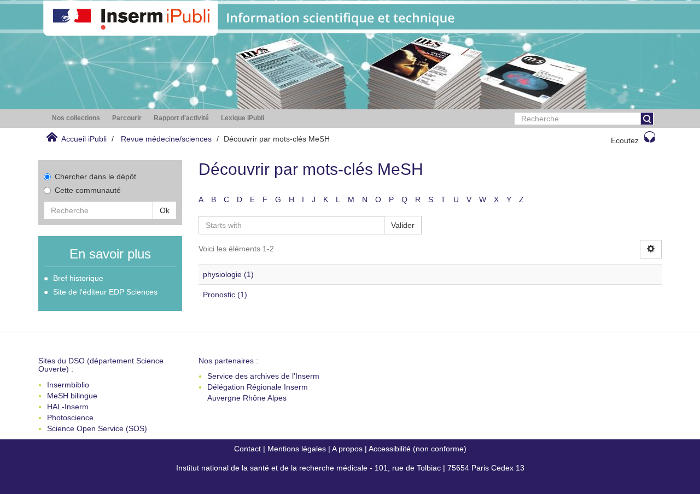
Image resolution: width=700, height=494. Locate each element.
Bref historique (78, 278)
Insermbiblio (68, 384)
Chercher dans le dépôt (95, 176)
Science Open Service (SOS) (97, 428)
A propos (347, 448)
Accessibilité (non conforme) (417, 448)
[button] (76, 118)
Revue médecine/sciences (166, 138)
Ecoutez (625, 140)
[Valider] (647, 118)
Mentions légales (296, 448)
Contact (247, 448)
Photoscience (70, 417)
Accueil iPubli (84, 138)
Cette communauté (88, 190)
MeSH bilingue (72, 395)
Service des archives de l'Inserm (263, 376)
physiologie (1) (228, 274)
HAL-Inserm (68, 406)
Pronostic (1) (225, 294)
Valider (403, 225)
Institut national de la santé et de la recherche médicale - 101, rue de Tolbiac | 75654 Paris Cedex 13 (350, 467)
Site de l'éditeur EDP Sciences (105, 291)
